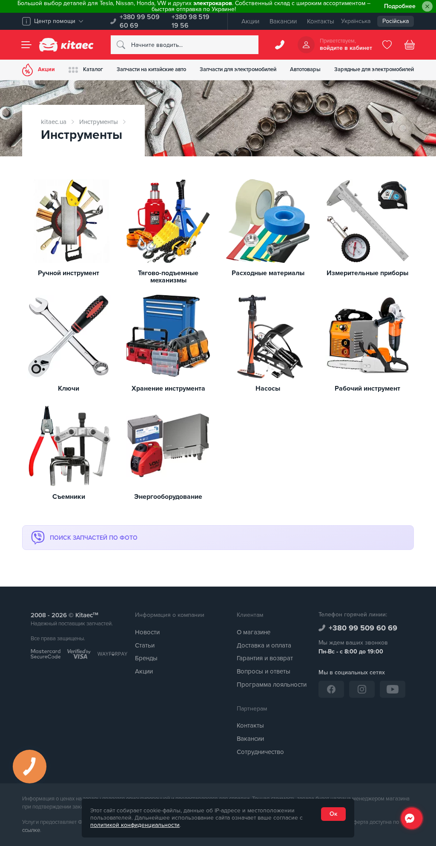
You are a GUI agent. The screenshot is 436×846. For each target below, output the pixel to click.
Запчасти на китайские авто (151, 69)
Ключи (68, 389)
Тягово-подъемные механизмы (168, 277)
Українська (355, 21)
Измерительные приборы (367, 273)
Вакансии (283, 21)
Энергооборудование (168, 497)
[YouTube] (392, 689)
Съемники (68, 497)
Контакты (320, 21)
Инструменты (98, 122)
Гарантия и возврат (265, 658)
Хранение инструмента (168, 389)
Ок (333, 813)
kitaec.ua (53, 122)
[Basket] (409, 44)
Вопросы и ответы (263, 671)
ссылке (31, 830)
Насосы (267, 389)
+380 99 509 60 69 (140, 21)
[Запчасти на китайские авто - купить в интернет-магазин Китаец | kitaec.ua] (66, 45)
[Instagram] (362, 689)
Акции (250, 21)
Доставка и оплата (264, 645)
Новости (147, 632)
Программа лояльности (272, 684)
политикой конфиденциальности (135, 825)
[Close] (427, 6)
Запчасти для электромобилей (238, 69)
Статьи (145, 645)
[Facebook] (331, 689)
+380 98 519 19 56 (190, 21)
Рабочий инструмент (367, 389)
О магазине (253, 632)
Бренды (146, 658)
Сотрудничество (260, 752)
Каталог (93, 69)
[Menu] (26, 44)
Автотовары (305, 69)
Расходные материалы (268, 273)
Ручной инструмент (68, 273)
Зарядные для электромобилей (374, 69)
